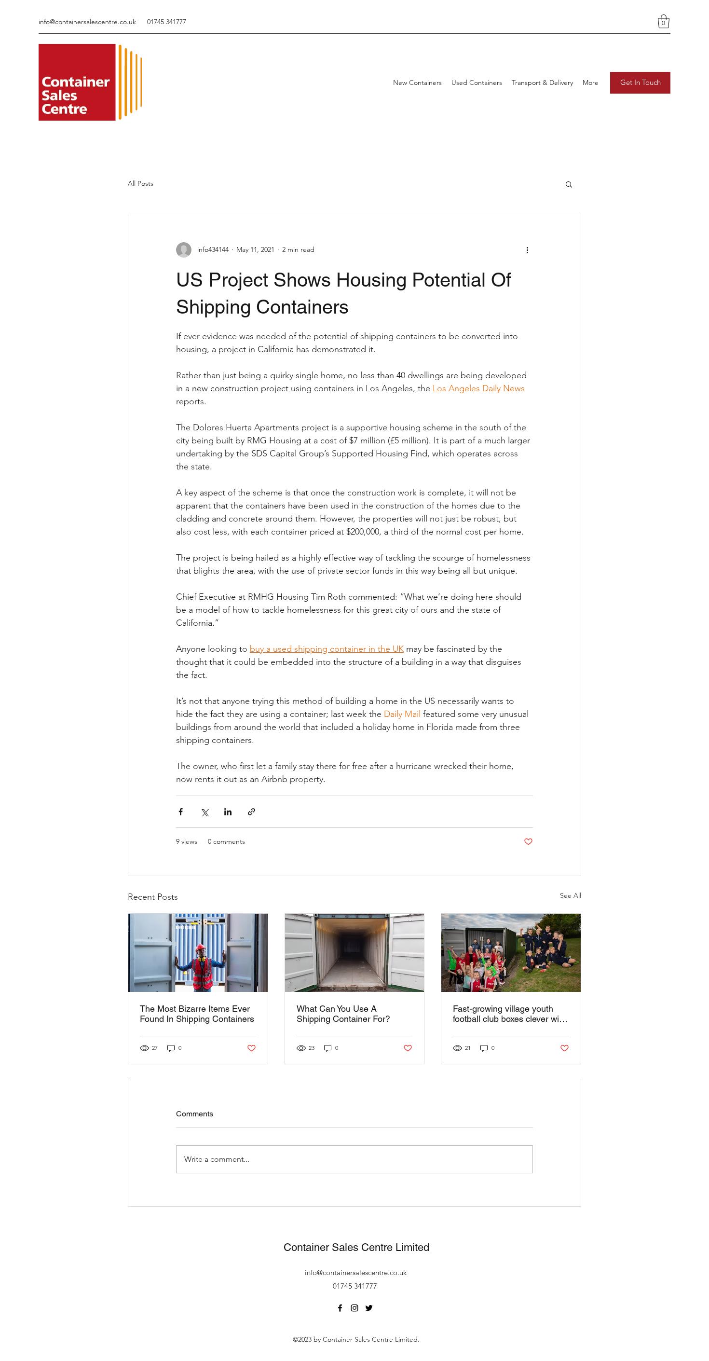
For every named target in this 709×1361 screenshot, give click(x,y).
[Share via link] (251, 811)
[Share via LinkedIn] (227, 811)
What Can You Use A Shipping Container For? (343, 1014)
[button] (663, 21)
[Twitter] (369, 1308)
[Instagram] (354, 1308)
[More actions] (527, 250)
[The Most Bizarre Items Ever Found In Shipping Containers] (198, 953)
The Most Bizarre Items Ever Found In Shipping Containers (197, 1014)
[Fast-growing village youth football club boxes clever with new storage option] (511, 953)
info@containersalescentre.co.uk (87, 21)
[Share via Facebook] (180, 811)
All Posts (140, 183)
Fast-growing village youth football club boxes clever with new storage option (509, 1014)
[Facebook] (340, 1308)
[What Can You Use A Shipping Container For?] (354, 953)
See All (570, 895)
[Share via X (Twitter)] (204, 811)
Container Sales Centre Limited (356, 1247)
